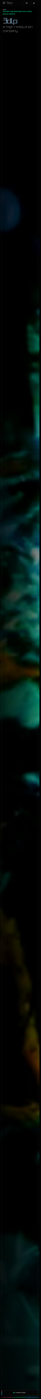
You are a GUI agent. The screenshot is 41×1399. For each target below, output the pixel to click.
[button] (34, 3)
